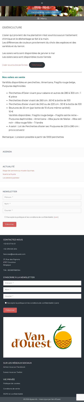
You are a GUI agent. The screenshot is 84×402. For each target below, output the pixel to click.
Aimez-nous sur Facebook (14, 367)
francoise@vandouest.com (14, 254)
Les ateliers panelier (11, 178)
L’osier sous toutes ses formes (15, 65)
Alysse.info (33, 399)
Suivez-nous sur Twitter (13, 372)
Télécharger (37, 65)
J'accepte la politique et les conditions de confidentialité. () (32, 217)
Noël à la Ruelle (9, 174)
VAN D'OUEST (42, 7)
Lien (56, 217)
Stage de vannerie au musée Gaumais (18, 171)
